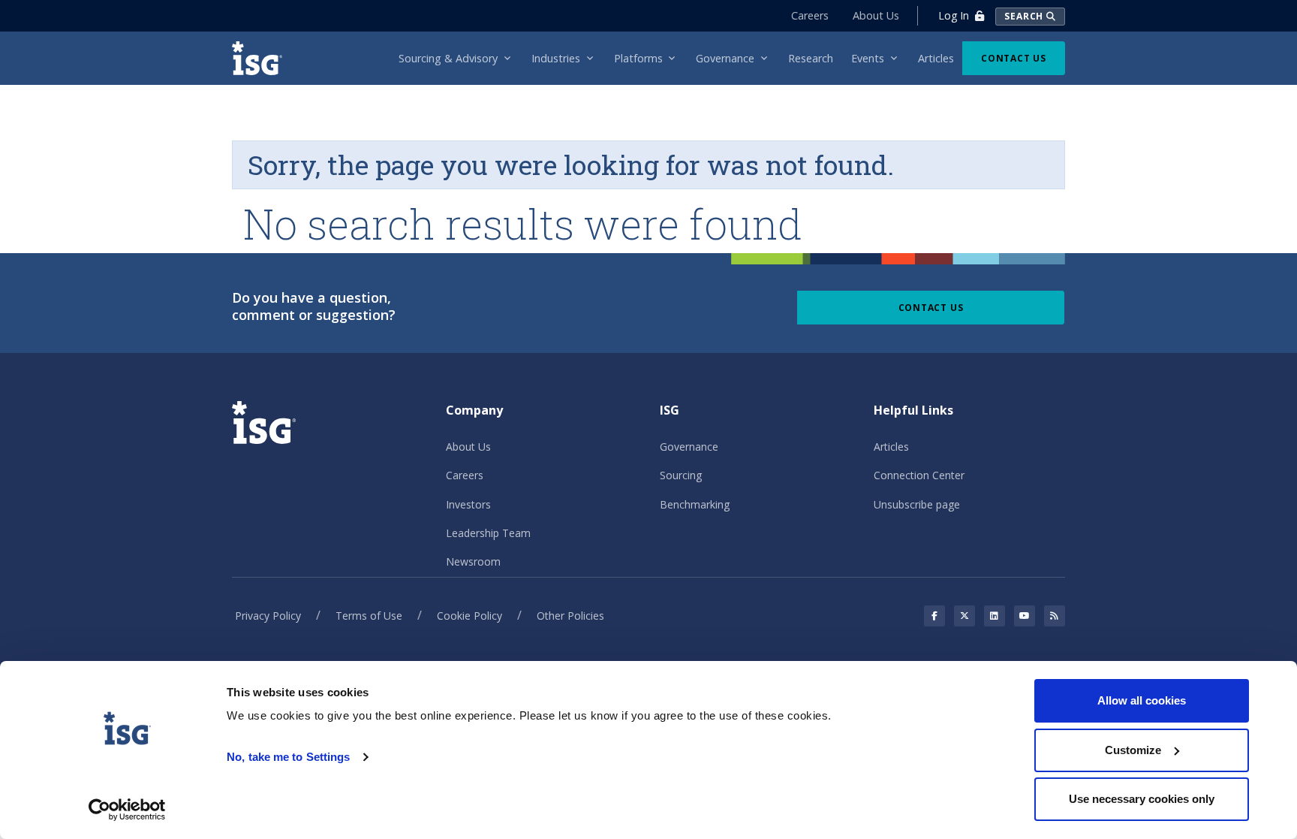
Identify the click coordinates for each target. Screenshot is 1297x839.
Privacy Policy (268, 615)
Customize (1133, 750)
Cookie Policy (469, 615)
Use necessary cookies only (1141, 798)
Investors (468, 504)
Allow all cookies (1141, 700)
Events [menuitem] (867, 58)
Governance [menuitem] (725, 58)
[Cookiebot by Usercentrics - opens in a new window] (127, 809)
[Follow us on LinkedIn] (994, 615)
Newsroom (473, 561)
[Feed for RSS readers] (1054, 615)
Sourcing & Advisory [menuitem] (448, 58)
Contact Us (1013, 58)
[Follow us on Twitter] (964, 615)
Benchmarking (695, 504)
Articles (891, 446)
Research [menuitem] (810, 58)
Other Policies (570, 615)
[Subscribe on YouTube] (1024, 615)
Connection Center (919, 475)
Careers (810, 15)
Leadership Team (488, 533)
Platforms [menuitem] (638, 58)
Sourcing (681, 475)
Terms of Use (369, 615)
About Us (876, 15)
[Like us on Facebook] (934, 615)
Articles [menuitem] (936, 58)
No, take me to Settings (288, 756)
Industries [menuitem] (555, 58)
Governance (689, 446)
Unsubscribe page (917, 504)
